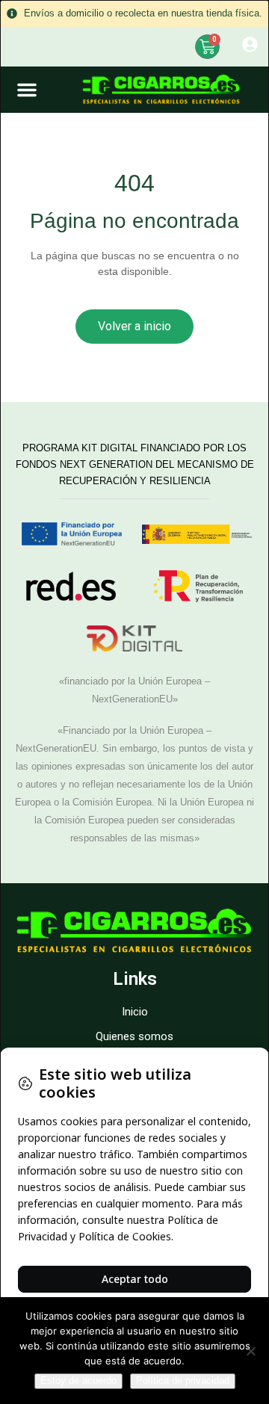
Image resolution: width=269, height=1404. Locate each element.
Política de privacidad (182, 1380)
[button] (27, 89)
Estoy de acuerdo (78, 1380)
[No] (250, 1350)
